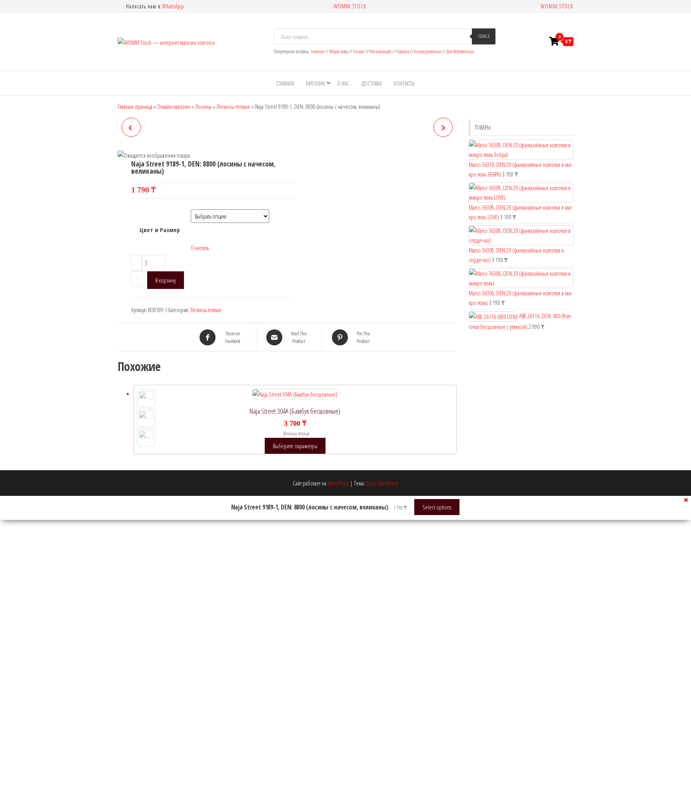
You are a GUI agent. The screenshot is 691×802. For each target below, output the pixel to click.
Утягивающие (380, 51)
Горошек (402, 51)
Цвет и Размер (160, 230)
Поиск (483, 36)
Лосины (203, 106)
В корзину (165, 280)
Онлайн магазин (173, 106)
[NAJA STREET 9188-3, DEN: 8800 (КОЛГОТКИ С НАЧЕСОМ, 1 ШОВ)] (131, 127)
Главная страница (135, 106)
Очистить (200, 248)
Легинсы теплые (233, 106)
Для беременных (460, 51)
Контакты (404, 83)
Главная (285, 83)
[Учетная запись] (538, 41)
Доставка (371, 83)
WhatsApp (173, 6)
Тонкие (358, 51)
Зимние (318, 51)
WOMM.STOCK (350, 6)
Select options (436, 507)
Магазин (315, 83)
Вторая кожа (338, 51)
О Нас (343, 83)
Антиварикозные (427, 51)
